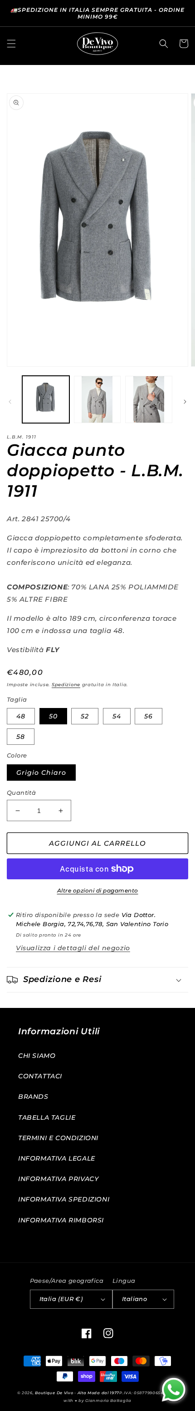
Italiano (134, 1298)
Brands (33, 1096)
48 (20, 716)
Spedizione (66, 685)
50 (53, 716)
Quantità (21, 792)
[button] (11, 44)
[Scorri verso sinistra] (10, 402)
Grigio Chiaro (41, 772)
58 (20, 737)
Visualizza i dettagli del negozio (73, 948)
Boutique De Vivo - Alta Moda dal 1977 (77, 1393)
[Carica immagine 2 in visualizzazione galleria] (97, 399)
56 (148, 716)
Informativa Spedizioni (63, 1199)
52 (85, 716)
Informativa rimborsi (61, 1220)
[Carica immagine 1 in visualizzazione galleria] (45, 399)
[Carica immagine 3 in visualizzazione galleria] (148, 399)
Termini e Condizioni (58, 1138)
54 (116, 716)
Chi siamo (36, 1056)
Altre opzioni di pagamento (97, 890)
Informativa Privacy (58, 1179)
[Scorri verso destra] (185, 402)
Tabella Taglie (46, 1117)
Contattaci (40, 1076)
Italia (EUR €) (61, 1298)
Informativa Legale (56, 1158)
